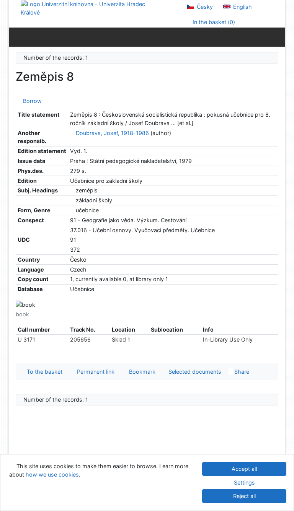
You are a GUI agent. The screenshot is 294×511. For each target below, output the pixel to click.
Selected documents (194, 371)
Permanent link (94, 371)
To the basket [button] (43, 371)
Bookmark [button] (140, 371)
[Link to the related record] (72, 133)
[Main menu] (277, 36)
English (242, 6)
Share (241, 371)
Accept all (244, 468)
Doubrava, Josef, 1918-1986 (112, 133)
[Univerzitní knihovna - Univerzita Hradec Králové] (89, 8)
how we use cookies (52, 474)
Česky (204, 6)
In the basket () (213, 22)
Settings (244, 482)
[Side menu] (16, 36)
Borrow (31, 101)
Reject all (244, 496)
